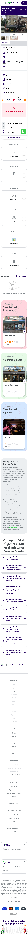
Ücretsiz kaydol (14, 923)
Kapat (14, 928)
